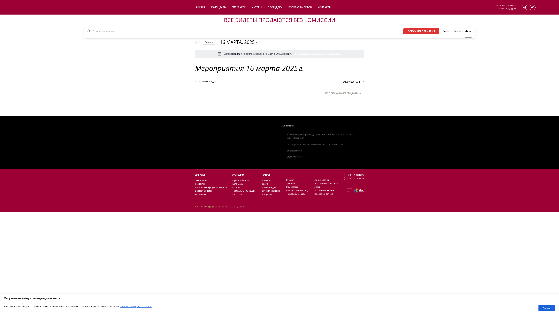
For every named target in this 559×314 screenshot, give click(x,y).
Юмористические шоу (297, 190)
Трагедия (290, 183)
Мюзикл (290, 180)
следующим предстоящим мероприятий (318, 53)
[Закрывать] (556, 296)
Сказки (317, 186)
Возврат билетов (204, 190)
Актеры (236, 187)
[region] (279, 304)
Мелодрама (292, 186)
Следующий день (351, 82)
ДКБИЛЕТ (200, 174)
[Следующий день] (199, 42)
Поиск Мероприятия (421, 31)
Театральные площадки (244, 190)
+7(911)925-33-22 (507, 9)
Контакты (200, 183)
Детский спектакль (271, 190)
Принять (547, 308)
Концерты (267, 194)
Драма (265, 183)
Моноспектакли (321, 180)
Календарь (237, 183)
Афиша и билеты (240, 180)
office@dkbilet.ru (508, 5)
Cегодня (209, 42)
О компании (201, 180)
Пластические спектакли (326, 183)
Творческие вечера (323, 193)
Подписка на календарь (341, 93)
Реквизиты (200, 194)
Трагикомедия (269, 187)
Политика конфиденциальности (136, 306)
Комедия (266, 180)
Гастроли (237, 194)
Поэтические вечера (324, 190)
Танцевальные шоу (295, 193)
